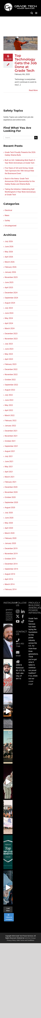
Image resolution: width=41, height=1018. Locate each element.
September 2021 (11, 446)
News (7, 215)
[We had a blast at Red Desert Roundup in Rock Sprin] (8, 746)
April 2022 (9, 410)
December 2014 (11, 564)
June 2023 (9, 349)
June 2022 (9, 400)
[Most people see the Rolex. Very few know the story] (8, 887)
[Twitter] (17, 616)
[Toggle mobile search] (32, 13)
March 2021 (9, 477)
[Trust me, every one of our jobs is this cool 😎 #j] (8, 711)
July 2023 (9, 344)
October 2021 (10, 441)
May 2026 (9, 252)
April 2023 (9, 359)
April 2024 (9, 323)
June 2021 (9, 461)
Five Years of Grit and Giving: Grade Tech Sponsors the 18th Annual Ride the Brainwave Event (19, 171)
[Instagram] (17, 611)
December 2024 (11, 293)
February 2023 (10, 364)
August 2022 (10, 390)
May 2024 (9, 318)
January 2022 (10, 426)
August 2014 (10, 574)
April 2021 (9, 472)
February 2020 (10, 538)
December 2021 (11, 431)
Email (18, 656)
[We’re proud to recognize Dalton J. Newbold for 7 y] (8, 641)
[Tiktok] (22, 621)
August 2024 (10, 303)
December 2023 (11, 333)
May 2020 (9, 523)
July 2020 (9, 513)
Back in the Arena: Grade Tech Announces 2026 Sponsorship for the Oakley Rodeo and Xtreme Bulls (20, 181)
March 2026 (9, 262)
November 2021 (11, 436)
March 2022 (9, 415)
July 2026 (9, 241)
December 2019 (11, 548)
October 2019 (10, 559)
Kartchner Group (29, 938)
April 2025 (9, 287)
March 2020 (9, 533)
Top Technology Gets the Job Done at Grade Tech (26, 63)
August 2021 (10, 451)
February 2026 (10, 267)
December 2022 (11, 369)
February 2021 (10, 482)
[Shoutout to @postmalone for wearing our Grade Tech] (8, 782)
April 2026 (9, 257)
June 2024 (9, 313)
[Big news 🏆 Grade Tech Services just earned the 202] (8, 852)
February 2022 (10, 420)
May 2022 (9, 405)
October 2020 (10, 497)
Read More (33, 90)
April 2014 (9, 579)
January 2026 (10, 272)
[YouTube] (17, 621)
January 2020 (10, 543)
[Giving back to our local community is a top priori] (8, 817)
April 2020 (9, 528)
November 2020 (11, 492)
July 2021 (9, 456)
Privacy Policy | (12, 940)
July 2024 (9, 308)
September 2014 (11, 569)
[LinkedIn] (22, 611)
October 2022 (10, 380)
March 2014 (9, 584)
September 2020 (11, 502)
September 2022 (11, 385)
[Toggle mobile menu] (36, 13)
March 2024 (9, 328)
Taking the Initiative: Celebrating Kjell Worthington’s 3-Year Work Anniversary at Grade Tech (20, 192)
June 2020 (9, 518)
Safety (7, 220)
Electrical (8, 210)
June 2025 (9, 282)
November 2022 (11, 374)
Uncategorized (10, 226)
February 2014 (10, 589)
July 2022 (9, 395)
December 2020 (11, 487)
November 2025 (11, 277)
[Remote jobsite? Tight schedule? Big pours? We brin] (8, 676)
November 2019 (11, 553)
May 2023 (9, 354)
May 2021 (9, 467)
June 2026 (9, 246)
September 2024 (11, 298)
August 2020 (10, 507)
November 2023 (11, 339)
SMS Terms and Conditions (25, 940)
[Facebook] (22, 616)
